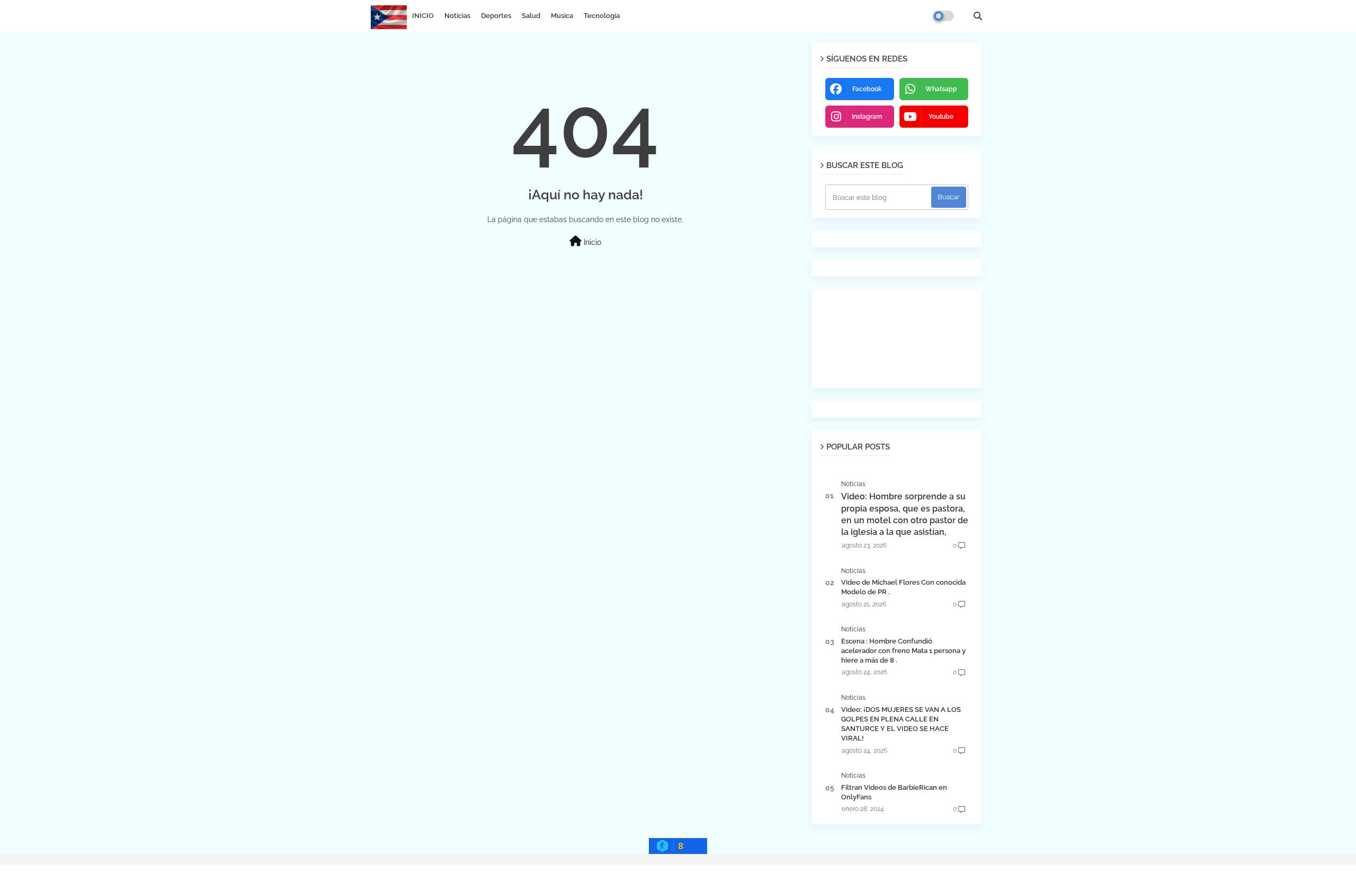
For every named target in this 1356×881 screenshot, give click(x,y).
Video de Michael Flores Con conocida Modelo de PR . (903, 587)
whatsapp (941, 89)
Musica (562, 16)
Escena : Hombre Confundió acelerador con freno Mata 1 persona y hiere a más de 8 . (903, 650)
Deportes (496, 16)
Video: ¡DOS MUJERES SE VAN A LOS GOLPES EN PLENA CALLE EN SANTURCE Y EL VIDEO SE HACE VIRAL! (901, 724)
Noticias (457, 16)
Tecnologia (602, 16)
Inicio (591, 242)
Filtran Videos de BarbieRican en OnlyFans (894, 792)
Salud (531, 16)
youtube (941, 116)
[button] (977, 16)
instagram (867, 116)
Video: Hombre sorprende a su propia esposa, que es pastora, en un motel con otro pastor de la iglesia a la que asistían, (904, 514)
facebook (867, 89)
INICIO (423, 16)
